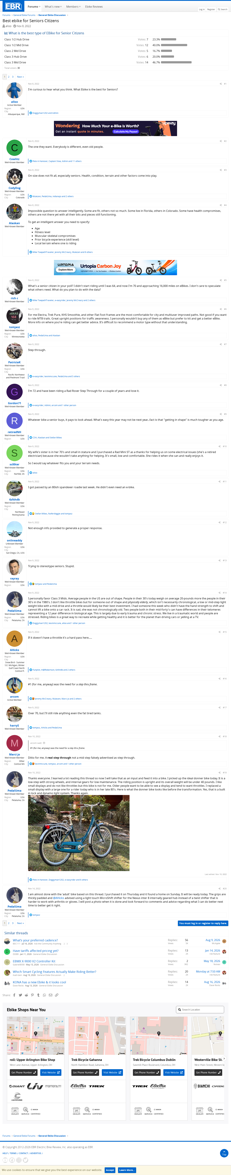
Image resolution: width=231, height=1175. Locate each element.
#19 (225, 772)
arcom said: (36, 742)
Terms (13, 1153)
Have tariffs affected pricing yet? (36, 951)
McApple (216, 943)
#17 (225, 707)
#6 (225, 309)
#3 (225, 170)
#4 (225, 205)
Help (5, 1153)
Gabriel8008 (19, 964)
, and (46, 335)
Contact (23, 1153)
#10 (225, 446)
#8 (225, 385)
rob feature (215, 953)
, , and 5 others (56, 376)
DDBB (16, 954)
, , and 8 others (63, 252)
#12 (225, 522)
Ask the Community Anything (47, 943)
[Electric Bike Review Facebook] (12, 1160)
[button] (39, 6)
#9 (225, 414)
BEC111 (16, 943)
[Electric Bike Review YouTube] (5, 1160)
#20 (225, 888)
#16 (225, 678)
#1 (225, 83)
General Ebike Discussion (45, 954)
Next (19, 76)
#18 (225, 736)
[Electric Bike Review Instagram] (18, 1160)
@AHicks (58, 898)
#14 (225, 592)
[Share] (221, 84)
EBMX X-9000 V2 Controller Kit (34, 961)
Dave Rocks (18, 985)
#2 (225, 141)
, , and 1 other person (54, 405)
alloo (8, 26)
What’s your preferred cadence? (35, 940)
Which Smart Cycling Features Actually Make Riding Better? (54, 972)
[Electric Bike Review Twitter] (25, 1160)
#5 (225, 280)
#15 (225, 632)
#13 (225, 560)
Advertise (35, 1153)
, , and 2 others (53, 196)
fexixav (217, 964)
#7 (225, 344)
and (45, 113)
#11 (225, 481)
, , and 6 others (60, 879)
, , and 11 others (57, 161)
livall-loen (17, 975)
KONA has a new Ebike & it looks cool (39, 982)
